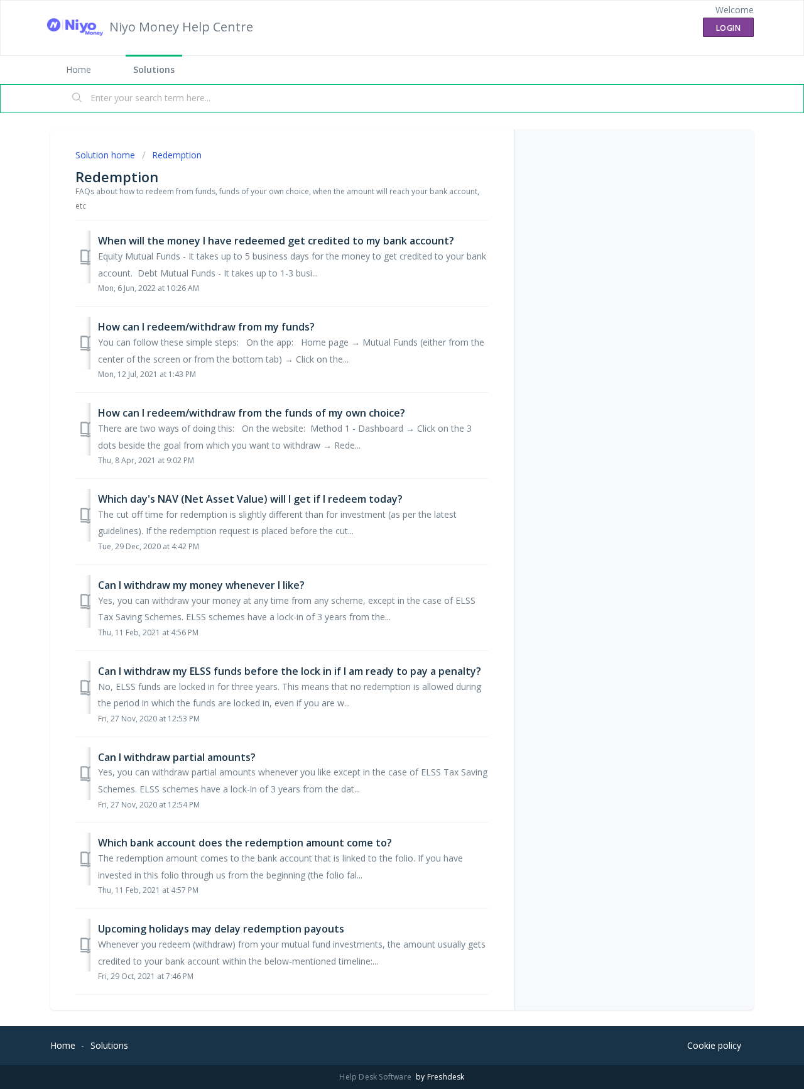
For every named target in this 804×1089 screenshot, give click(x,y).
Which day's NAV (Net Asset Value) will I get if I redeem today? (250, 499)
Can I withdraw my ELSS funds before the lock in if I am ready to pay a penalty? (289, 671)
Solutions (154, 69)
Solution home (106, 155)
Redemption (177, 155)
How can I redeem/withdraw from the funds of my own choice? (251, 413)
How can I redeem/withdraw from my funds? (206, 327)
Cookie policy (714, 1045)
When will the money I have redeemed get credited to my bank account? (276, 241)
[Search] (77, 98)
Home (78, 69)
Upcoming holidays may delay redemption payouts (221, 929)
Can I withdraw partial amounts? (177, 757)
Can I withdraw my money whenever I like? (201, 585)
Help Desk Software (376, 1076)
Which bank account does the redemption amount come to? (245, 843)
